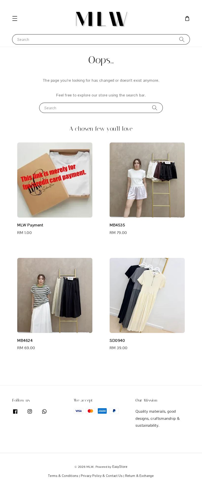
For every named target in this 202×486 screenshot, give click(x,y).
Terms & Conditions (63, 476)
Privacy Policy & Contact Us (102, 476)
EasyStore (119, 467)
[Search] (182, 39)
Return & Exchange (139, 476)
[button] (14, 18)
